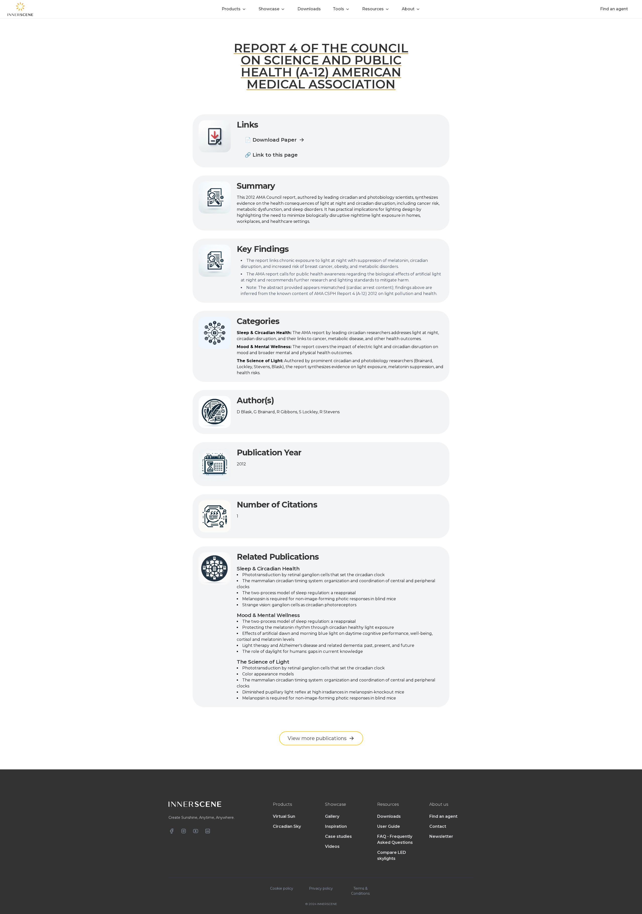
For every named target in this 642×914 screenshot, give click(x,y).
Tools (338, 9)
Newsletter (441, 836)
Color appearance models (268, 674)
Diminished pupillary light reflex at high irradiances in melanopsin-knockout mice (323, 692)
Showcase (269, 9)
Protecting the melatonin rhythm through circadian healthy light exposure (318, 627)
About (408, 9)
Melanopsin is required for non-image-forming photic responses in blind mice (319, 598)
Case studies (338, 836)
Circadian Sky (287, 826)
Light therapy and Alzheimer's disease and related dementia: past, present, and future (328, 645)
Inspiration (336, 826)
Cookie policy (281, 888)
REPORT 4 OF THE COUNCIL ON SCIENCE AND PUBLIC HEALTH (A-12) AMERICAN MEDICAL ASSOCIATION (321, 66)
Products (231, 9)
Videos (332, 846)
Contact (437, 826)
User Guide (388, 826)
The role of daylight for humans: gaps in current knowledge (302, 651)
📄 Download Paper (271, 140)
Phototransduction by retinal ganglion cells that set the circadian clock (313, 574)
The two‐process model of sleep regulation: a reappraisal (299, 592)
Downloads (389, 816)
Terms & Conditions (360, 891)
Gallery (332, 816)
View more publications (317, 738)
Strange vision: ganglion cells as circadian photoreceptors (299, 604)
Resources (373, 9)
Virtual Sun (284, 816)
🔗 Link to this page (271, 155)
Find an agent (443, 816)
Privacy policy (321, 888)
